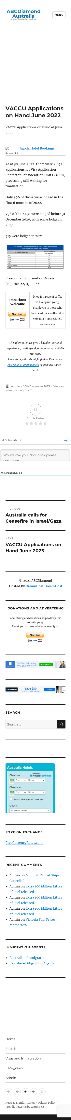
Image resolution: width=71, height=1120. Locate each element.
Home (10, 1039)
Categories (14, 1068)
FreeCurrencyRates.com (24, 843)
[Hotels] (30, 796)
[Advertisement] (35, 67)
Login (66, 440)
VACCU (30, 390)
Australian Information (20, 1102)
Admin (15, 386)
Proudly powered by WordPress (25, 1107)
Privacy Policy (46, 1102)
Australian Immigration (28, 958)
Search (11, 1049)
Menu (59, 14)
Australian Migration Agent (23, 364)
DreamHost (35, 586)
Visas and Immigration (23, 1058)
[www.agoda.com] (36, 148)
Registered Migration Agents (32, 963)
